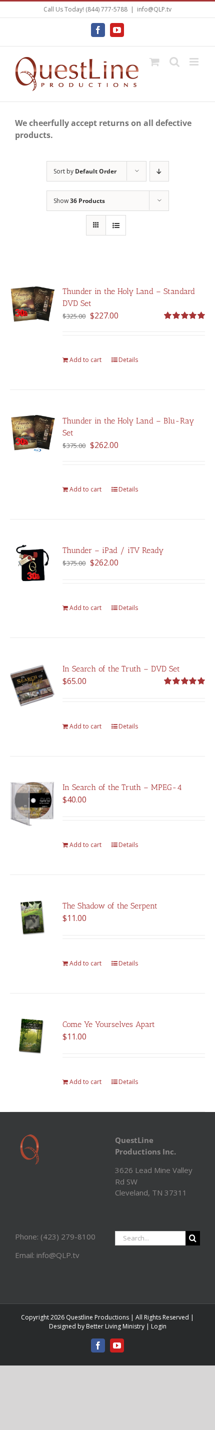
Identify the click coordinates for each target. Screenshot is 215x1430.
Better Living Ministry (115, 1326)
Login (158, 1326)
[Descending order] (159, 171)
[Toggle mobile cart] (155, 61)
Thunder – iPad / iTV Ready (113, 550)
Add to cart (86, 360)
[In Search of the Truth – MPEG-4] (32, 804)
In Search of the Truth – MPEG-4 (122, 787)
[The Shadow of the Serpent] (32, 918)
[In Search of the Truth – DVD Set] (32, 685)
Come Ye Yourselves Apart (108, 1024)
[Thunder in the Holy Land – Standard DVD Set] (32, 304)
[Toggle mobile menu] (195, 61)
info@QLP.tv (154, 9)
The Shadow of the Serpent (110, 905)
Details (128, 360)
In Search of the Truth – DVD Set (121, 669)
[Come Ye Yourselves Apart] (32, 1036)
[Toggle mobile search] (175, 61)
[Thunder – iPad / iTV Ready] (32, 563)
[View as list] (116, 225)
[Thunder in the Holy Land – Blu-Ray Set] (32, 433)
